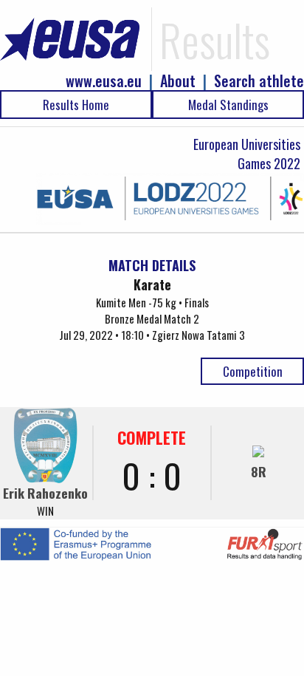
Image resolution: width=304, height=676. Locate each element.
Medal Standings (228, 104)
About (178, 81)
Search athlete (259, 81)
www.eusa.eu (104, 81)
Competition (253, 371)
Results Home (76, 104)
